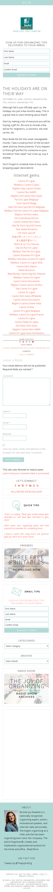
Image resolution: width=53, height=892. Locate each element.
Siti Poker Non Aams (26, 325)
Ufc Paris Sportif (26, 233)
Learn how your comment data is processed (26, 473)
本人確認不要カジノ (26, 240)
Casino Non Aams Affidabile (26, 296)
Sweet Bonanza (26, 270)
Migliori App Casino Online (26, 188)
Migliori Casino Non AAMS (27, 329)
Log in (26, 888)
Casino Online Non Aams (26, 221)
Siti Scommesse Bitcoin (26, 218)
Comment (8, 375)
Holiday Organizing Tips (20, 102)
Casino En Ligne (26, 181)
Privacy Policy (26, 876)
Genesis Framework (24, 886)
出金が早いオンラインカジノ (26, 236)
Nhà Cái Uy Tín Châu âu (26, 244)
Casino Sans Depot (27, 266)
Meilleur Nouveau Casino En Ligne (26, 258)
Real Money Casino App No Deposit (26, 273)
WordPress (42, 886)
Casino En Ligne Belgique (26, 310)
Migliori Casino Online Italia (26, 303)
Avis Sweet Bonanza (26, 229)
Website (7, 434)
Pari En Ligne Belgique (26, 199)
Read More (33, 849)
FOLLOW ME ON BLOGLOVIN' (26, 491)
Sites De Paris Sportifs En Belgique (26, 207)
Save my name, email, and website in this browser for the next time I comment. (24, 450)
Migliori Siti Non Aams (26, 214)
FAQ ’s (43, 874)
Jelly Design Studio (32, 882)
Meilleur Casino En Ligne (26, 277)
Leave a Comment (26, 354)
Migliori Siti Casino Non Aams (26, 195)
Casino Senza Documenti (26, 281)
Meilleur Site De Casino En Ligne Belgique (26, 210)
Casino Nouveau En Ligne (26, 255)
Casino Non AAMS (26, 192)
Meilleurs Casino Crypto (26, 184)
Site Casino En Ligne (26, 288)
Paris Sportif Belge (26, 203)
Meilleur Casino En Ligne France (27, 314)
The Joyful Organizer (26, 25)
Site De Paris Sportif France (26, 225)
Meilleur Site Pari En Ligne (26, 251)
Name (7, 411)
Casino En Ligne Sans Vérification (26, 333)
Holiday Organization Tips (15, 348)
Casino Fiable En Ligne (26, 322)
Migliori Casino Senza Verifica (26, 284)
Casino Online (26, 307)
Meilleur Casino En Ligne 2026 (27, 262)
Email (6, 422)
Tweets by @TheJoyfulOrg (18, 863)
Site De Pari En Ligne (27, 247)
